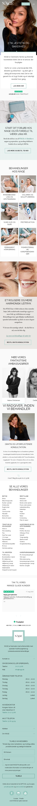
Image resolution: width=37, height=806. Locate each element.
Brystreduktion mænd (8, 557)
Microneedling (6, 531)
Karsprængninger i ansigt (27, 563)
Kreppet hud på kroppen (9, 570)
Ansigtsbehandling (25, 543)
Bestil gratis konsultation (18, 342)
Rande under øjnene (26, 503)
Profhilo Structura (25, 531)
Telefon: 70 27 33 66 (9, 712)
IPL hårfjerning (6, 559)
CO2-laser (5, 537)
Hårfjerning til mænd (8, 565)
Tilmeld (18, 776)
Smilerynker (5, 505)
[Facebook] (11, 793)
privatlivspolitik (9, 787)
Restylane (22, 498)
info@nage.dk (19, 669)
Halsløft (22, 535)
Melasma (4, 541)
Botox (4, 498)
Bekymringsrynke (7, 500)
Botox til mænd (6, 518)
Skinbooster (23, 500)
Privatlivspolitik (22, 765)
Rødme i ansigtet (25, 565)
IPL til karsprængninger (26, 555)
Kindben (22, 513)
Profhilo (22, 528)
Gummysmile (6, 511)
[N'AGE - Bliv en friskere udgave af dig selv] (7, 4)
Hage (21, 511)
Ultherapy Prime (24, 533)
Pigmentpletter (6, 539)
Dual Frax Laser (6, 535)
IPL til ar (4, 546)
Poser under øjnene (25, 505)
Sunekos (22, 541)
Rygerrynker (5, 507)
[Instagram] (18, 793)
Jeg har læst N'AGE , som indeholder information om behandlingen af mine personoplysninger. (19, 767)
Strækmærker (6, 567)
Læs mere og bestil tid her (17, 151)
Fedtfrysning (6, 555)
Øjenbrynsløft (24, 539)
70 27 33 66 (19, 666)
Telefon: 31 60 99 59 (9, 721)
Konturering (23, 518)
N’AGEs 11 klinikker (26, 139)
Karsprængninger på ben (27, 561)
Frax (3, 533)
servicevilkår (20, 787)
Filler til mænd (24, 520)
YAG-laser (23, 557)
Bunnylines (5, 516)
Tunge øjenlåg (24, 537)
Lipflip (4, 509)
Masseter (4, 513)
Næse (21, 516)
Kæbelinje (23, 509)
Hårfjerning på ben (7, 561)
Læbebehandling (25, 507)
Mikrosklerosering (25, 559)
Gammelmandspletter (8, 543)
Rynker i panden (7, 503)
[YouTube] (25, 793)
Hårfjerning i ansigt (7, 563)
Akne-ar (4, 528)
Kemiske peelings (7, 548)
